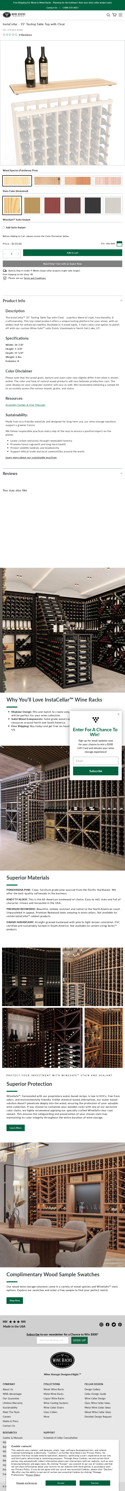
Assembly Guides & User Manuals (25, 405)
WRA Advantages (12, 1393)
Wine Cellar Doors (54, 1407)
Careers (7, 1416)
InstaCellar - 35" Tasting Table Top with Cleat (11, 548)
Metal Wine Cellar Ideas (98, 1407)
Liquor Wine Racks (54, 1398)
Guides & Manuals (13, 1437)
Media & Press (10, 1421)
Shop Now (15, 1300)
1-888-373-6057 (70, 7)
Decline (95, 1482)
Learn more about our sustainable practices (31, 457)
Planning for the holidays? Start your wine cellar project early (82, 2)
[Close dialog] (118, 714)
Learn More (16, 1127)
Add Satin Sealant (16, 227)
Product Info (14, 300)
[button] (108, 15)
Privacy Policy (33, 1474)
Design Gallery (92, 1389)
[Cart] (114, 15)
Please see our (27, 278)
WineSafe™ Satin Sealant (16, 219)
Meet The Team (11, 1412)
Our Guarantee (11, 1398)
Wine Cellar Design (95, 1398)
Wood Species (20, 170)
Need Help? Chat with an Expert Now (62, 263)
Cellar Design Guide (95, 1393)
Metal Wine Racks (53, 1393)
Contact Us (9, 1425)
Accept (60, 1482)
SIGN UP (79, 1340)
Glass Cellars (50, 1412)
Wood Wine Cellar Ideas (98, 1412)
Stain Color (15, 191)
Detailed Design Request (98, 1416)
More (46, 1416)
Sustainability (10, 1407)
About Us (8, 1389)
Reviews (10, 473)
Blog (5, 1460)
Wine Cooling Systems (56, 1403)
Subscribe (33, 1334)
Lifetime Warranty (13, 1403)
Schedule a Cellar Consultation (61, 1437)
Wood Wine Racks (54, 1389)
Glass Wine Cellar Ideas (97, 1403)
